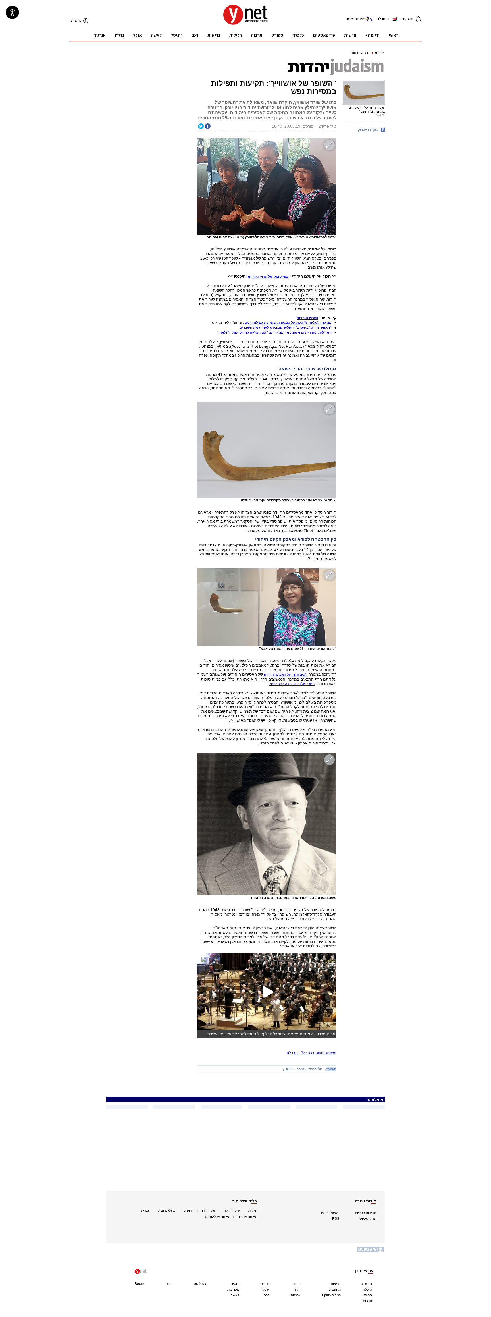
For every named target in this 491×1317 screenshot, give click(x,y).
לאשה (234, 1295)
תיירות (265, 1284)
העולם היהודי (359, 53)
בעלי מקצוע (166, 1210)
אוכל (266, 1289)
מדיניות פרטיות (365, 1213)
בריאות (336, 1284)
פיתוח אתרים (247, 1217)
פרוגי (169, 1284)
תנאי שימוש (367, 1219)
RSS (335, 1219)
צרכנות (296, 1295)
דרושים (188, 1210)
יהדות (379, 53)
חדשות (367, 1284)
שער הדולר (232, 1210)
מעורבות (233, 1289)
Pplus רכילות (331, 1295)
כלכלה (367, 1289)
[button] (307, 318)
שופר (300, 1069)
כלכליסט (200, 1284)
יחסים (235, 1284)
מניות (252, 1210)
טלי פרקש (315, 1069)
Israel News (330, 1213)
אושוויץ (288, 1069)
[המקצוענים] (371, 1251)
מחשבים (334, 1289)
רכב (266, 1295)
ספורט (367, 1295)
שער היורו (209, 1210)
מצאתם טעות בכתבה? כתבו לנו (311, 1053)
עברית (145, 1210)
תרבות (367, 1301)
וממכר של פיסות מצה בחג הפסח (292, 684)
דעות (297, 1289)
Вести (139, 1284)
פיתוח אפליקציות (217, 1217)
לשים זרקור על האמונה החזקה (285, 675)
